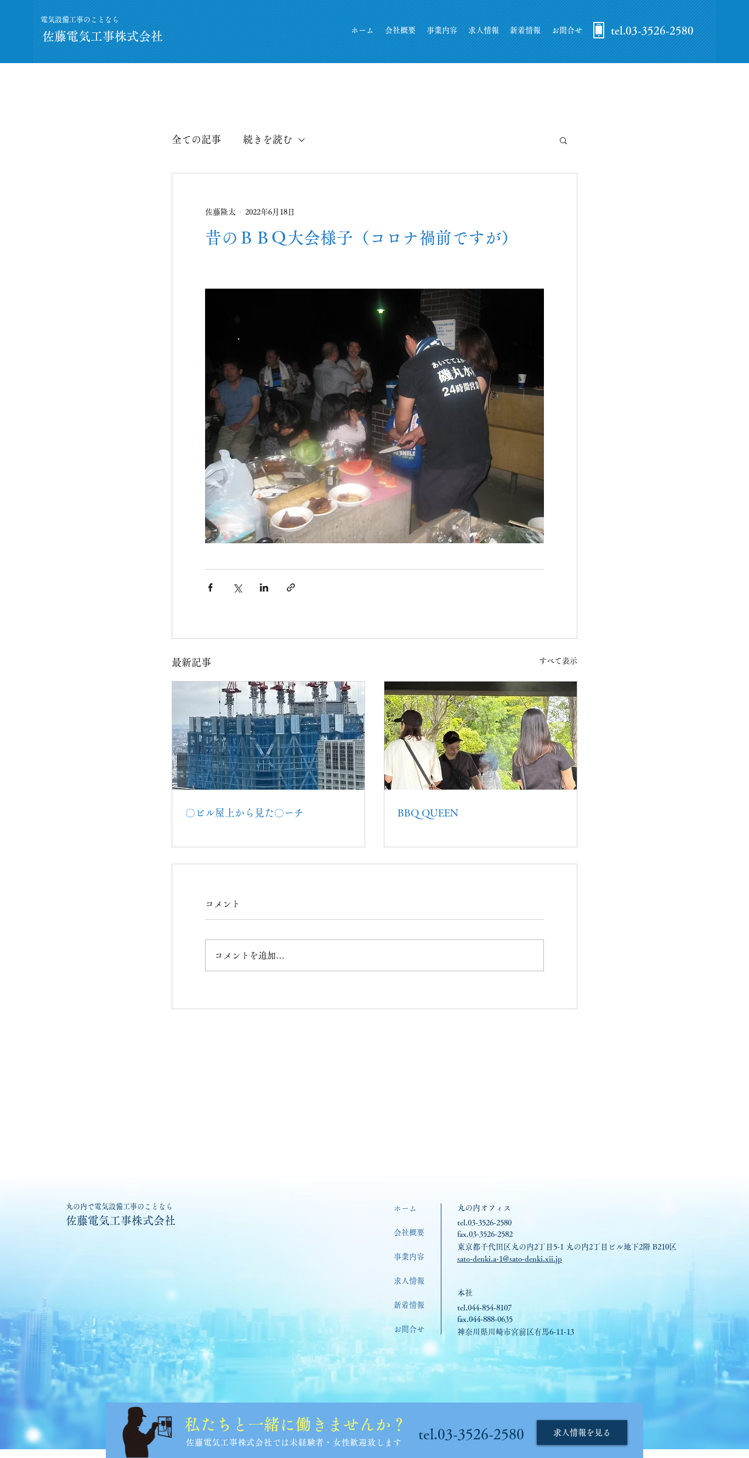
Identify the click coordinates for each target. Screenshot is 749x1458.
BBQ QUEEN (428, 813)
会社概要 (409, 1232)
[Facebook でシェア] (210, 587)
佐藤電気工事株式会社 (120, 1220)
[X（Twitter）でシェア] (237, 587)
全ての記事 (196, 139)
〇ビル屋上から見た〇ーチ (244, 813)
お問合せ (409, 1329)
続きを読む (267, 139)
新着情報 (409, 1305)
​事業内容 (409, 1256)
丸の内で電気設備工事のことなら (119, 1206)
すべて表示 (558, 661)
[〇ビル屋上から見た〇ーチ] (268, 736)
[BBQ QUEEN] (480, 736)
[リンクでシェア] (291, 587)
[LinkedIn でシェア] (264, 587)
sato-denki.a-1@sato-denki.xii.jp (509, 1259)
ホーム (405, 1208)
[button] (563, 140)
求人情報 (409, 1281)
